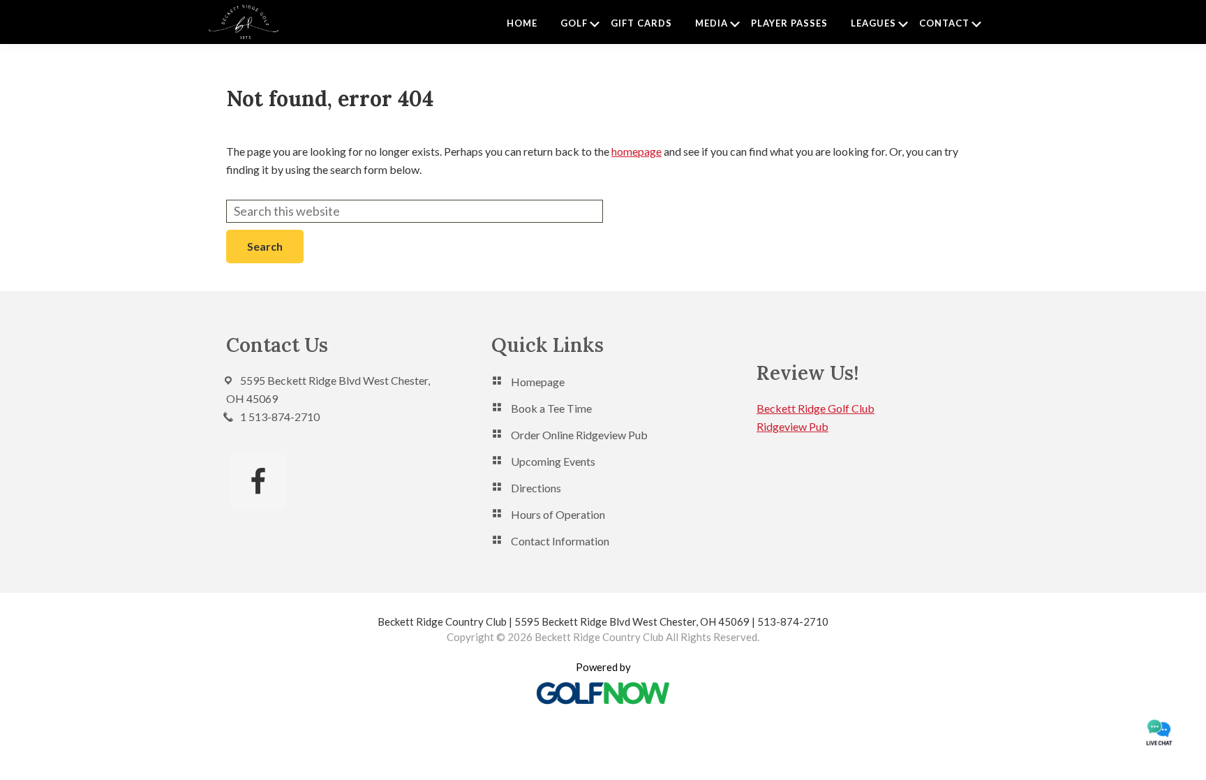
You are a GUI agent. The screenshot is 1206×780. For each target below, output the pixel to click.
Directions (536, 487)
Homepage (538, 381)
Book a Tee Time (551, 408)
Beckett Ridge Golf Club (815, 408)
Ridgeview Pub (792, 426)
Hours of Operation (558, 514)
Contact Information (560, 540)
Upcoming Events (553, 461)
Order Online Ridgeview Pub (579, 434)
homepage (636, 151)
